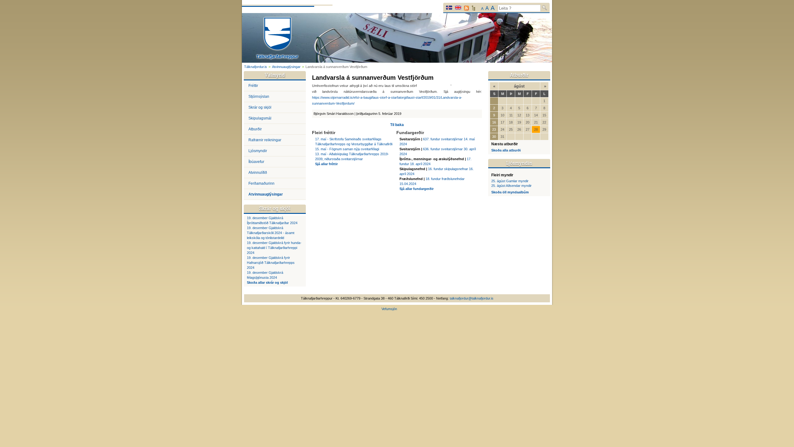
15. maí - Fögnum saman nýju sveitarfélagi (347, 149)
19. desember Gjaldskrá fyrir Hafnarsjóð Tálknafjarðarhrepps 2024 (271, 262)
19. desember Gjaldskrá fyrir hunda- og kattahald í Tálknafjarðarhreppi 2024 (274, 248)
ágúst (519, 86)
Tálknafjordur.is (255, 67)
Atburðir (255, 129)
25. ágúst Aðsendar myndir (511, 185)
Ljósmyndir (257, 151)
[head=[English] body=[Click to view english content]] (458, 8)
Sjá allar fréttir (326, 164)
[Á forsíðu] (277, 39)
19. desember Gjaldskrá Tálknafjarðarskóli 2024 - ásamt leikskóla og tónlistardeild (270, 233)
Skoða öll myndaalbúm (510, 192)
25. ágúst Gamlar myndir (510, 181)
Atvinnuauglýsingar (286, 67)
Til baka (397, 125)
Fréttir (253, 86)
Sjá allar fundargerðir (416, 189)
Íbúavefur (256, 162)
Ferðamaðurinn (261, 183)
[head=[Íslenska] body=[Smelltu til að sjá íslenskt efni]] (449, 8)
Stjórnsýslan (258, 96)
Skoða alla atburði (506, 150)
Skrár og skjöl (259, 107)
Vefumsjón (389, 309)
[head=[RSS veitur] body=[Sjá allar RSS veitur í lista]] (466, 8)
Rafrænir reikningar (264, 140)
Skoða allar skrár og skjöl (267, 282)
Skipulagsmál (259, 118)
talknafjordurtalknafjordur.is (471, 298)
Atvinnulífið (257, 172)
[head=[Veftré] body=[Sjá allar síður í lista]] (473, 10)
